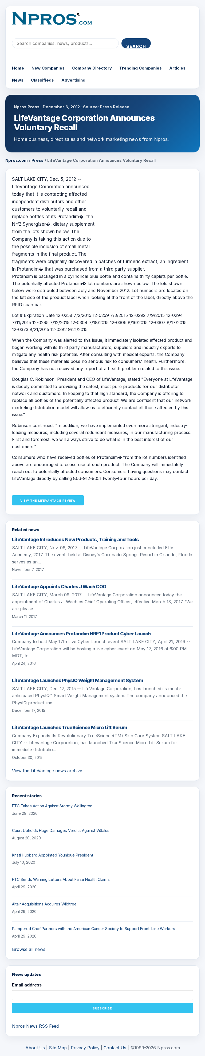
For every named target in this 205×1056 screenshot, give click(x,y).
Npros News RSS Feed (35, 1026)
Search (136, 46)
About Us (35, 1047)
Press (37, 160)
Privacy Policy (85, 1047)
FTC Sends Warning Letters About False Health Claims (61, 879)
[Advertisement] (148, 212)
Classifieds (42, 80)
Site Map (58, 1047)
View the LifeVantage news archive (47, 770)
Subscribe (102, 1008)
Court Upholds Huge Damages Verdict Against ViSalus (60, 830)
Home (18, 68)
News (17, 80)
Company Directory (92, 68)
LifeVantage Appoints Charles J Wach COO (59, 586)
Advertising (73, 80)
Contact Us (115, 1047)
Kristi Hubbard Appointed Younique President (52, 855)
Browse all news (28, 949)
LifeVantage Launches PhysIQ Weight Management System (77, 680)
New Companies (48, 68)
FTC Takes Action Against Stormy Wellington (52, 806)
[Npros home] (56, 22)
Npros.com (16, 160)
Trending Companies (140, 68)
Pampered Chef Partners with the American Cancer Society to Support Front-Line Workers (93, 928)
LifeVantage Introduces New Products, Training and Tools (75, 539)
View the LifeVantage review (48, 500)
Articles (177, 68)
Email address (27, 985)
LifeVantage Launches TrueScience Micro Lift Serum (69, 727)
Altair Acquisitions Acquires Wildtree (44, 904)
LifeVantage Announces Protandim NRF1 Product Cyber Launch (81, 633)
